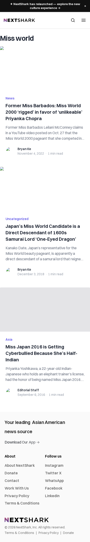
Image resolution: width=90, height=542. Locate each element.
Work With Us (17, 488)
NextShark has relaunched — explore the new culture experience (45, 6)
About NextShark (20, 465)
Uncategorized (17, 219)
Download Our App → (22, 442)
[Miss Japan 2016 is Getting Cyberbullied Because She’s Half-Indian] (45, 309)
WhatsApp (54, 480)
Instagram (54, 465)
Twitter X (53, 473)
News (10, 98)
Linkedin (52, 495)
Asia (9, 339)
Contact (12, 480)
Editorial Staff (28, 390)
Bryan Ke (24, 149)
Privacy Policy (17, 495)
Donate (11, 473)
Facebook (54, 488)
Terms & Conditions (22, 503)
